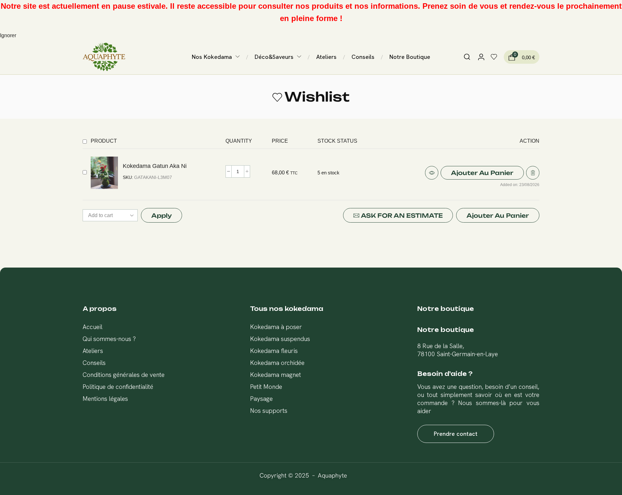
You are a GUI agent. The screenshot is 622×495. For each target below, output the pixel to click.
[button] (467, 57)
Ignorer (8, 35)
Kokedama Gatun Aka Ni (155, 165)
